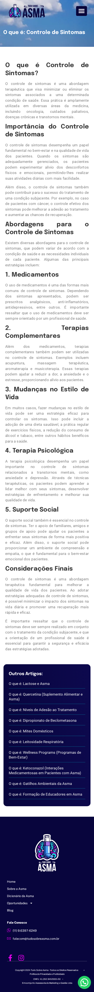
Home (11, 881)
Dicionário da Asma (20, 896)
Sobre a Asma (16, 889)
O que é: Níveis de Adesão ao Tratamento (43, 710)
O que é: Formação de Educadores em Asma (45, 794)
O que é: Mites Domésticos (31, 731)
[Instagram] (21, 958)
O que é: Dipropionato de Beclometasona (43, 720)
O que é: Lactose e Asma (29, 683)
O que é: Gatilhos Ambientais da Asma (40, 783)
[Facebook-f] (10, 958)
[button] (82, 11)
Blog (10, 910)
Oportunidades (17, 903)
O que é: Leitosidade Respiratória (36, 742)
